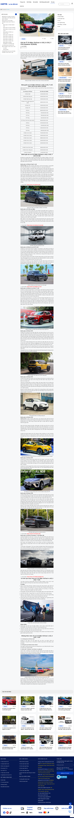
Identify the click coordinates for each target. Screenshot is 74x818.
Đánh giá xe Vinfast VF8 (8, 40)
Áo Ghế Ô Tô (3, 770)
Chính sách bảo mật (61, 770)
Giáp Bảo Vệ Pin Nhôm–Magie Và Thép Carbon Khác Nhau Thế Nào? (64, 80)
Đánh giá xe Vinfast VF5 (8, 36)
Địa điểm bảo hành (5, 786)
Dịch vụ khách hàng (24, 776)
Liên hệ (22, 6)
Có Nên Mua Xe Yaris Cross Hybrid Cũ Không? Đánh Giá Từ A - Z (46, 709)
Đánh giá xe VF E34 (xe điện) (9, 27)
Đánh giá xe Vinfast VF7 (8, 39)
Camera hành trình (5, 763)
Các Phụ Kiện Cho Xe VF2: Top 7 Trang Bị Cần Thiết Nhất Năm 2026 (65, 96)
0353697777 (48, 796)
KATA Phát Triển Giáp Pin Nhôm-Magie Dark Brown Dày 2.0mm (64, 112)
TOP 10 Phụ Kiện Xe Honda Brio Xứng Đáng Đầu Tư (64, 48)
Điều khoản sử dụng (24, 761)
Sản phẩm (35, 2)
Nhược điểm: (5, 49)
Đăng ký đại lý (4, 784)
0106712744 (45, 795)
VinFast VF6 (23, 418)
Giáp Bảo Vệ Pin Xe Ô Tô (6, 774)
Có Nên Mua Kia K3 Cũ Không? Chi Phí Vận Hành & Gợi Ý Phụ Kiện (64, 748)
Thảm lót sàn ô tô (5, 761)
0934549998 (40, 800)
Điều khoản (65, 769)
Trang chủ (22, 2)
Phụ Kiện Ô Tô (4, 768)
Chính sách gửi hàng (24, 766)
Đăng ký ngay (65, 773)
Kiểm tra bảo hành (24, 781)
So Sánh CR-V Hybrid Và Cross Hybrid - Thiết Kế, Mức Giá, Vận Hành (27, 728)
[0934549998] (70, 803)
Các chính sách (23, 758)
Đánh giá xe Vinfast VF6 (8, 37)
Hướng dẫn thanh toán (24, 779)
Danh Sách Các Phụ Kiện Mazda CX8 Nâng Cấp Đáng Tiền (64, 64)
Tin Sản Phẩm (60, 16)
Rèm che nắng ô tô (5, 766)
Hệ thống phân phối (44, 2)
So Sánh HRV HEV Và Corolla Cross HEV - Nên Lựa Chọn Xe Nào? (64, 728)
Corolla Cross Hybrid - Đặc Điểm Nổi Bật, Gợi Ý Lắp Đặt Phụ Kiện (27, 748)
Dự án (58, 26)
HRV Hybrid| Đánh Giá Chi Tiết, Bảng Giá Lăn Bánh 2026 (9, 748)
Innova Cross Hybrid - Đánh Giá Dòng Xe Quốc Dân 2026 (27, 709)
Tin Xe (7, 9)
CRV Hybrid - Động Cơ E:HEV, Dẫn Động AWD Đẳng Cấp (45, 728)
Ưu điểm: (5, 48)
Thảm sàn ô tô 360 (5, 772)
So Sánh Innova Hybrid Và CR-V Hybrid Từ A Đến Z (9, 728)
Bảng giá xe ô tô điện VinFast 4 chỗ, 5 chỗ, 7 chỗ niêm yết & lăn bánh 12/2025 (8, 18)
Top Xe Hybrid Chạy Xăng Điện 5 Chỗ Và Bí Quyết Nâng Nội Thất (64, 709)
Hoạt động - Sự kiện (61, 24)
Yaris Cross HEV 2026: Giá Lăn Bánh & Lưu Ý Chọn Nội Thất (45, 748)
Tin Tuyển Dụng (61, 22)
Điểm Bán (3, 780)
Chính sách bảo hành (24, 763)
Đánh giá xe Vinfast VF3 (8, 34)
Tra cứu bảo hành (4, 782)
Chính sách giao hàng (24, 770)
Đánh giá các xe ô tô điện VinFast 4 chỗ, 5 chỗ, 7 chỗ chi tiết (8, 22)
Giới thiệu (29, 2)
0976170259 (48, 802)
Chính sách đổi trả (24, 768)
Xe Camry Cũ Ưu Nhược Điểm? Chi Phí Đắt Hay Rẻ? (8, 709)
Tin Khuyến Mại (60, 18)
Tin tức (52, 2)
